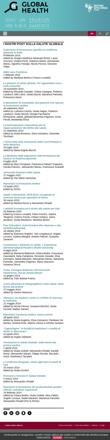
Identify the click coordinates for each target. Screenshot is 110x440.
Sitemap (94, 425)
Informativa (70, 437)
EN (92, 34)
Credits (102, 425)
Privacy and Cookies (65, 425)
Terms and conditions (82, 425)
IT (100, 34)
